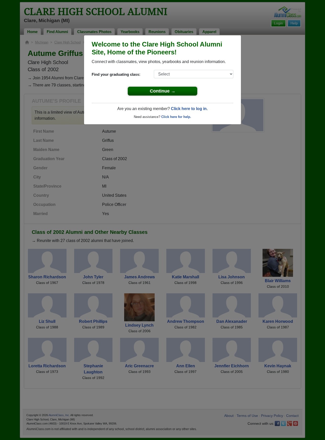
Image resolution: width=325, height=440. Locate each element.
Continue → (162, 91)
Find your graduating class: (116, 74)
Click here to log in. (189, 109)
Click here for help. (176, 117)
